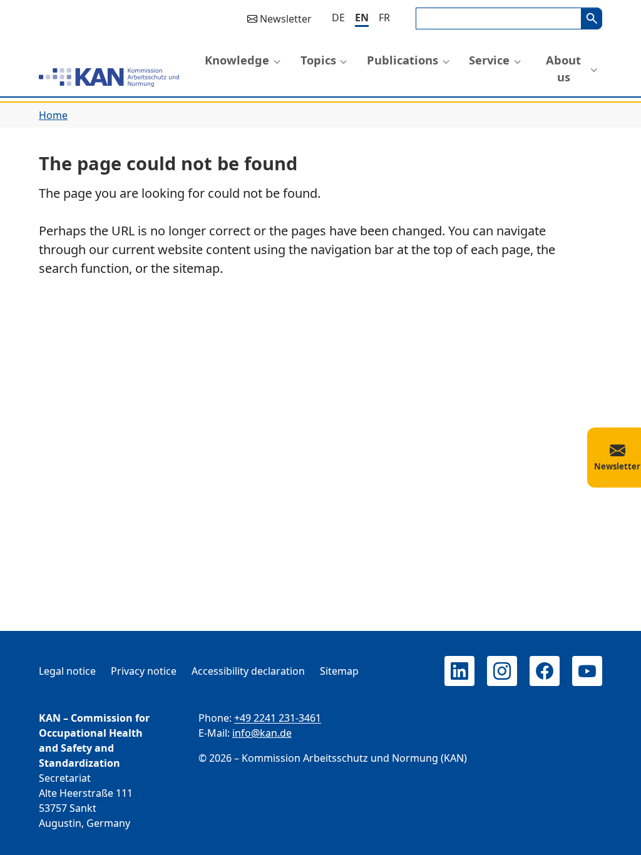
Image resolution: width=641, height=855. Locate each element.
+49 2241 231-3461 (277, 718)
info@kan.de (262, 733)
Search (591, 18)
